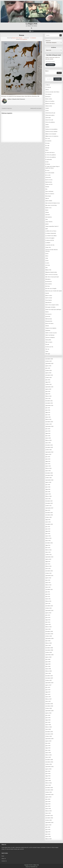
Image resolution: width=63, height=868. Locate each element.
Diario (46, 150)
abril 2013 (47, 564)
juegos (47, 224)
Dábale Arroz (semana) (50, 134)
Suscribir (57, 79)
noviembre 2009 (49, 634)
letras (46, 253)
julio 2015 (47, 526)
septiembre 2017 (49, 508)
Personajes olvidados (50, 307)
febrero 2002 (48, 839)
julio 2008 (47, 659)
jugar (46, 228)
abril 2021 (47, 415)
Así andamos (48, 94)
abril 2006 (47, 722)
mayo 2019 (47, 461)
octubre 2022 (48, 384)
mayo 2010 (47, 620)
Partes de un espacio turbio (52, 305)
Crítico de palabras (50, 122)
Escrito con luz (48, 179)
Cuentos (47, 127)
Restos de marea (49, 323)
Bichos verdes (48, 99)
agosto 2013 (48, 559)
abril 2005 (47, 750)
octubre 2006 (48, 708)
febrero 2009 (48, 643)
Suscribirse (50, 64)
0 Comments (33, 37)
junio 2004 (47, 773)
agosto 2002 (48, 825)
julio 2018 (47, 484)
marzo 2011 (48, 599)
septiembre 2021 (49, 405)
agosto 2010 (48, 613)
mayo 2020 (47, 433)
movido (47, 293)
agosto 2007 (48, 685)
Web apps (47, 353)
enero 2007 (48, 701)
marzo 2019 (48, 466)
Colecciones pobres (49, 115)
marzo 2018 (48, 494)
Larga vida (48, 247)
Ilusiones (47, 214)
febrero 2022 (48, 396)
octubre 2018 (48, 477)
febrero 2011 (48, 601)
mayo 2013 (47, 561)
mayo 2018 (47, 489)
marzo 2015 (48, 536)
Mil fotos (47, 286)
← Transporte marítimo (6, 108)
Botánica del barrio (50, 103)
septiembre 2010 (49, 610)
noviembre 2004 (49, 762)
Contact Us (4, 861)
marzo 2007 (48, 696)
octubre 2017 (48, 505)
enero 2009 (48, 645)
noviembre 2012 (49, 571)
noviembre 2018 (49, 475)
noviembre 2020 (49, 421)
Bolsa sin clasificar (49, 101)
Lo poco (47, 263)
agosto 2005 (48, 741)
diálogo (47, 148)
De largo (47, 143)
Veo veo (47, 349)
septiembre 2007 (49, 682)
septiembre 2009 (49, 638)
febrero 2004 (48, 783)
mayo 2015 (47, 531)
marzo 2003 (48, 808)
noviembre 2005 (49, 734)
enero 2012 (47, 587)
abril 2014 (47, 547)
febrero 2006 (48, 727)
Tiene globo (48, 340)
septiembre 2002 (49, 822)
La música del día (49, 240)
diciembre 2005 (49, 731)
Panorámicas (48, 302)
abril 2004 (47, 778)
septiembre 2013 (49, 557)
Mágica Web (48, 270)
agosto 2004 (48, 769)
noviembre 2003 (49, 790)
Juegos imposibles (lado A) (51, 226)
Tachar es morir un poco (51, 333)
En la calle (47, 175)
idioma (47, 212)
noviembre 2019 (49, 447)
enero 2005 (48, 757)
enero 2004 (48, 785)
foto (46, 189)
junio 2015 (47, 529)
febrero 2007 (48, 699)
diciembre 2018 (49, 473)
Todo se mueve (48, 342)
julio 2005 (47, 743)
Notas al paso (48, 295)
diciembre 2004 (49, 759)
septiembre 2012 (49, 575)
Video (46, 351)
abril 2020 (47, 435)
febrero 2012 (48, 585)
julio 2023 (47, 380)
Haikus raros (48, 207)
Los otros (47, 265)
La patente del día (49, 245)
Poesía (47, 312)
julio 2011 (47, 592)
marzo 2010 (48, 624)
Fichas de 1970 (48, 184)
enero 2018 (48, 498)
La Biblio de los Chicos (50, 231)
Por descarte (48, 314)
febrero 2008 (48, 671)
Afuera (47, 89)
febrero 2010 (48, 627)
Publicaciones (48, 319)
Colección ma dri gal (50, 113)
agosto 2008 (48, 657)
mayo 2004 (47, 776)
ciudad (47, 108)
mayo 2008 (47, 664)
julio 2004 (47, 771)
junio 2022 (47, 391)
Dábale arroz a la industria (51, 136)
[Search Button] (31, 28)
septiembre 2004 (49, 766)
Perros (21, 35)
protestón (47, 316)
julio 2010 (47, 615)
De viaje (47, 145)
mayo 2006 (47, 720)
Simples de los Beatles (50, 328)
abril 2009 (47, 641)
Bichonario (47, 96)
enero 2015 (48, 540)
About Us (4, 858)
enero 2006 (48, 729)
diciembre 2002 (49, 815)
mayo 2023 (47, 382)
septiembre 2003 (49, 794)
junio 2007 (47, 689)
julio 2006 (47, 715)
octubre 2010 (48, 608)
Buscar (47, 71)
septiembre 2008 (49, 654)
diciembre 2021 (49, 401)
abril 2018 (47, 491)
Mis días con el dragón (50, 288)
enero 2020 (48, 442)
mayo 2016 (47, 519)
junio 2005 (47, 745)
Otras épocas (48, 300)
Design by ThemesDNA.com (31, 866)
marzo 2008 (48, 668)
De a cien (47, 138)
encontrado (48, 177)
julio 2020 (47, 428)
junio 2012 (47, 580)
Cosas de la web (49, 120)
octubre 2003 (48, 792)
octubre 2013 (48, 554)
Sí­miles (47, 326)
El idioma (47, 164)
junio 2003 (47, 801)
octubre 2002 (48, 820)
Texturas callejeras (50, 337)
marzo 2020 (48, 438)
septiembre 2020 (49, 426)
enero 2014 (48, 552)
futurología (48, 196)
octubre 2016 (48, 517)
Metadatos (47, 279)
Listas (46, 260)
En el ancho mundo (49, 172)
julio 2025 (47, 368)
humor (46, 210)
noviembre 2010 (49, 606)
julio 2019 (47, 456)
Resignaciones (48, 321)
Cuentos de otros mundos (51, 131)
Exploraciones (48, 182)
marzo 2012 (48, 582)
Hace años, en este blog (51, 205)
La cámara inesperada (50, 233)
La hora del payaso (49, 238)
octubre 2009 (48, 636)
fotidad (47, 186)
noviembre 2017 (49, 503)
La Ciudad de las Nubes (51, 235)
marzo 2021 (48, 417)
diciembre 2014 (49, 543)
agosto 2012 (48, 578)
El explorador (48, 159)
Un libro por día (49, 347)
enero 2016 (48, 522)
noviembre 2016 (49, 515)
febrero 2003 (48, 811)
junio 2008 (47, 661)
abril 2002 (47, 834)
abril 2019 (47, 463)
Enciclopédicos (23, 39)
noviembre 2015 (49, 524)
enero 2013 (48, 568)
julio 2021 (47, 408)
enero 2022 (48, 398)
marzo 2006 (48, 724)
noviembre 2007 (49, 678)
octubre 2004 (48, 764)
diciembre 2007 (49, 675)
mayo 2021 (47, 412)
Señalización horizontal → (36, 108)
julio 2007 (47, 687)
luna (46, 267)
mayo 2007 (47, 692)
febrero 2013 (48, 566)
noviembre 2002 (49, 818)
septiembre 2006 (49, 710)
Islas (46, 219)
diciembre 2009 (49, 631)
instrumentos (48, 217)
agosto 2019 (48, 454)
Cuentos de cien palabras (51, 129)
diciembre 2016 (49, 512)
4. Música (47, 85)
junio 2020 (47, 431)
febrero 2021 (48, 419)
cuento (47, 124)
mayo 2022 (47, 393)
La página (47, 242)
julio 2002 (47, 827)
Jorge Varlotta (48, 221)
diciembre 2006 (49, 703)
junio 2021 (47, 410)
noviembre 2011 (49, 589)
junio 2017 (47, 510)
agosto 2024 (48, 373)
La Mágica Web (31, 24)
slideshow (47, 330)
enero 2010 (48, 629)
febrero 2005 (48, 755)
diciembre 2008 (49, 648)
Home (3, 856)
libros (46, 256)
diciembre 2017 (49, 501)
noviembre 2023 (49, 375)
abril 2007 (47, 694)
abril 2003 (47, 806)
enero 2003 (48, 813)
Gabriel (47, 198)
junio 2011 (47, 594)
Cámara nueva (48, 106)
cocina (46, 110)
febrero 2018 (48, 496)
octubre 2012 (48, 573)
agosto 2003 (48, 797)
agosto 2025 (48, 366)
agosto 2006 (48, 713)
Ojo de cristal (48, 298)
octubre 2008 (48, 652)
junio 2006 (47, 717)
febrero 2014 (48, 550)
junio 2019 (47, 459)
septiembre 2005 (49, 738)
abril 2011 (47, 596)
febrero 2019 (48, 468)
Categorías (48, 40)
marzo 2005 (48, 752)
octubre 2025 (48, 361)
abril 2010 (47, 622)
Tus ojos (47, 344)
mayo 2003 (47, 804)
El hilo (46, 162)
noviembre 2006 (49, 706)
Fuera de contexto (49, 193)
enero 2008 (48, 673)
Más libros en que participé (52, 277)
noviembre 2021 (49, 403)
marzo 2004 (48, 780)
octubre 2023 (48, 377)
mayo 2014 (47, 545)
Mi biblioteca (48, 281)
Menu (32, 31)
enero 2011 (47, 603)
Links (46, 258)
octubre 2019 (48, 449)
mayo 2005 (47, 748)
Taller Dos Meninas (49, 335)
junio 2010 (47, 617)
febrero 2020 (48, 440)
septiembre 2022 (49, 387)
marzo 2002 (48, 836)
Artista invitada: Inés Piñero (52, 92)
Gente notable (48, 200)
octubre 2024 (48, 370)
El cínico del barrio (50, 152)
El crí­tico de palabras (50, 155)
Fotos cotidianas (49, 191)
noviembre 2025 (49, 359)
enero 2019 (48, 470)
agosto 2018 (48, 482)
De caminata (48, 141)
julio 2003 (47, 799)
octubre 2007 (48, 680)
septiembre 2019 (49, 452)
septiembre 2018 (49, 480)
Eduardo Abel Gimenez (17, 37)
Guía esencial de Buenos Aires (52, 203)
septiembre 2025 (49, 363)
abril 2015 (47, 533)
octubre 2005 (48, 736)
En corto (47, 170)
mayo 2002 (47, 832)
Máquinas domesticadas (51, 272)
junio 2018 (47, 487)
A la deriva (48, 87)
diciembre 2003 (49, 787)
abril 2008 (47, 666)
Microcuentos (48, 284)
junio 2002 (47, 829)
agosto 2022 (48, 389)
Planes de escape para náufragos (53, 309)
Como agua (48, 117)
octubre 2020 (48, 424)
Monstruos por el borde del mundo (53, 291)
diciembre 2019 (49, 445)
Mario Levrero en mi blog (51, 274)
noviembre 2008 (49, 650)
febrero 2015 (48, 538)
